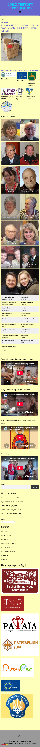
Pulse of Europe (22, 81)
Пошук (3, 484)
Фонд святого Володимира (19, 741)
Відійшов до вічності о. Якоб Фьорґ (12, 502)
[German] (5, 744)
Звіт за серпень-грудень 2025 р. (11, 510)
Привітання (4, 555)
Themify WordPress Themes (28, 743)
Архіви (3, 520)
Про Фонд (4, 559)
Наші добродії (5, 547)
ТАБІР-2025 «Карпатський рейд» (11, 514)
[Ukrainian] (7, 744)
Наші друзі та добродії (8, 551)
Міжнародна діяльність (8, 543)
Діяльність (4, 539)
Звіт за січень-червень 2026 (10, 498)
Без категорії (5, 531)
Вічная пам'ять (6, 535)
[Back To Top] (20, 735)
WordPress (14, 743)
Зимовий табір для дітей (9, 506)
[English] (2, 744)
